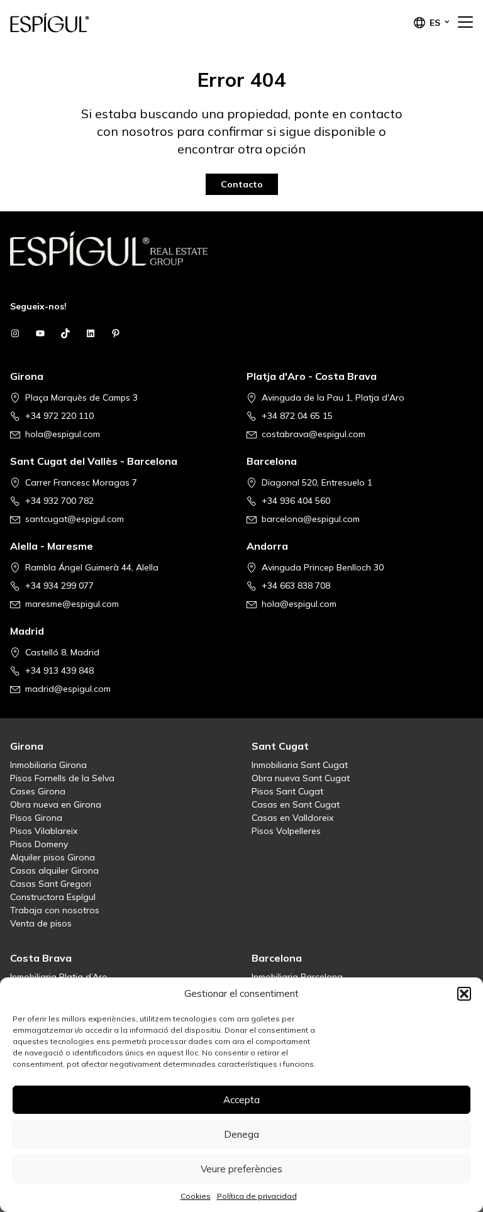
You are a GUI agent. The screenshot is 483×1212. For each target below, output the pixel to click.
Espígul (73, 23)
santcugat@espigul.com (74, 519)
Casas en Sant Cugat (296, 804)
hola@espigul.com (62, 434)
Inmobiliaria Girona (48, 764)
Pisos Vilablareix (43, 831)
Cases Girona (37, 791)
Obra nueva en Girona (55, 804)
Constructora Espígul (53, 897)
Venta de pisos (41, 923)
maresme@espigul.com (72, 603)
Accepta (241, 1100)
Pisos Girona (36, 817)
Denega (241, 1134)
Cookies (195, 1196)
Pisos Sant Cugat (287, 791)
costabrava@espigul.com (313, 434)
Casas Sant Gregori (50, 883)
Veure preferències (241, 1169)
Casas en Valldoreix (292, 817)
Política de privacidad (257, 1196)
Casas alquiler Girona (54, 870)
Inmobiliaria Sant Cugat (300, 764)
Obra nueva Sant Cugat (301, 778)
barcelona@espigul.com (311, 519)
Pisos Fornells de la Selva (62, 778)
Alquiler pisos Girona (52, 857)
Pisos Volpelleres (286, 831)
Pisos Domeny (39, 844)
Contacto (242, 184)
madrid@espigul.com (68, 688)
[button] (464, 993)
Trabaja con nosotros (54, 910)
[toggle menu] (465, 22)
